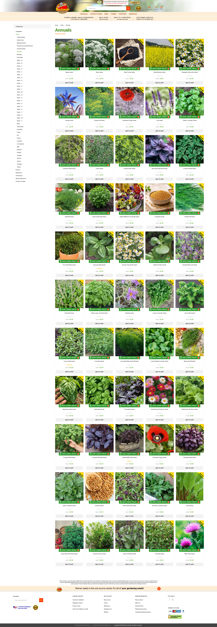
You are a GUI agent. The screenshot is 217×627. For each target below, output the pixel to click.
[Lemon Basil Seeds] (189, 294)
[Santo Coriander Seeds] (69, 486)
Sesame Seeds (99, 505)
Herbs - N (19, 95)
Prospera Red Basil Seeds (99, 457)
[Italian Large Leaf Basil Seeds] (99, 294)
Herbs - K (19, 86)
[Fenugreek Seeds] (159, 197)
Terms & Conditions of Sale (80, 609)
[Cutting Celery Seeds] (129, 149)
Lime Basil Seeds (99, 361)
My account (149, 9)
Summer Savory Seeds (99, 554)
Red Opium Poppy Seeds (159, 457)
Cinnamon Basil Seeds (69, 168)
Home (56, 25)
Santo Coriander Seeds (69, 505)
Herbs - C (19, 66)
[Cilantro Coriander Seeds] (189, 101)
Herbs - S (19, 109)
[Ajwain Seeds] (69, 53)
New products (139, 600)
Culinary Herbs (21, 37)
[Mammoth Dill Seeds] (189, 342)
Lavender (19, 141)
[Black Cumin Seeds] (129, 53)
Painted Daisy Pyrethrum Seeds (159, 409)
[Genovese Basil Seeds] (99, 245)
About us (137, 603)
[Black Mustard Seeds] (159, 53)
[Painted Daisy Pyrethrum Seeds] (159, 390)
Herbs (106, 14)
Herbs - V (19, 115)
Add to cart (69, 82)
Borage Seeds (69, 120)
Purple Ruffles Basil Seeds (129, 457)
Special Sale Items (21, 178)
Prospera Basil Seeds (69, 457)
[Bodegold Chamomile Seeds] (189, 53)
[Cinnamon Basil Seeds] (69, 149)
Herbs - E (19, 72)
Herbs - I (19, 83)
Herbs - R (19, 106)
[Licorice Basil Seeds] (69, 342)
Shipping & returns (78, 603)
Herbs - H (19, 80)
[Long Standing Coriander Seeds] (159, 342)
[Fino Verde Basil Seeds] (69, 245)
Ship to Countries (122, 17)
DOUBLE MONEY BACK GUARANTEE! (79, 17)
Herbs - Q (19, 103)
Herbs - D (19, 69)
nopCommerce (86, 625)
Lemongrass (20, 144)
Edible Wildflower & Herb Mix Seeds (129, 217)
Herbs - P (19, 100)
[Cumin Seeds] (99, 149)
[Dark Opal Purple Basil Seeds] (159, 149)
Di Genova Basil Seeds (190, 168)
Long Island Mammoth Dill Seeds (129, 361)
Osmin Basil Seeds (129, 409)
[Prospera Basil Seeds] (69, 438)
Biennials (19, 54)
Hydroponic (122, 14)
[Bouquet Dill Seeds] (99, 101)
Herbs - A (19, 60)
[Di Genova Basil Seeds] (189, 149)
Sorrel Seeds (189, 505)
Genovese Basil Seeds (99, 265)
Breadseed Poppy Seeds (129, 120)
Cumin (19, 132)
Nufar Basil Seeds (99, 409)
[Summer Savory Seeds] (99, 534)
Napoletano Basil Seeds (69, 409)
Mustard (19, 149)
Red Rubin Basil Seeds (190, 457)
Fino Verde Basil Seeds (69, 265)
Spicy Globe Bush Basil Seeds (69, 554)
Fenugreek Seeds (159, 217)
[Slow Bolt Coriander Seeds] (159, 486)
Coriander (19, 129)
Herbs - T (19, 112)
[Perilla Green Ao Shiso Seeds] (189, 390)
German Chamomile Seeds (129, 265)
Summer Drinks (21, 49)
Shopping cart (108, 609)
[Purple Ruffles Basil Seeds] (129, 438)
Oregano (19, 155)
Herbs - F (19, 74)
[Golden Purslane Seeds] (159, 245)
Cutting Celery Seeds (129, 168)
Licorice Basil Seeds (69, 361)
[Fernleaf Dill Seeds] (189, 197)
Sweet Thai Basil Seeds (129, 554)
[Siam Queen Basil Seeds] (129, 486)
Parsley (19, 152)
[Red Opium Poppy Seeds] (159, 438)
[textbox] (106, 8)
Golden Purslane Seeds (159, 265)
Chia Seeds (159, 120)
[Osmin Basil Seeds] (129, 390)
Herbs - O (19, 98)
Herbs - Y (19, 121)
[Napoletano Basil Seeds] (69, 390)
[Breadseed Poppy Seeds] (129, 101)
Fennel (19, 138)
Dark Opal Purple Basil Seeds (159, 168)
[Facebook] (169, 599)
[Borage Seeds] (69, 101)
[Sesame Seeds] (99, 486)
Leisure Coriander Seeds (159, 313)
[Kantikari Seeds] (129, 294)
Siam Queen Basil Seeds (129, 505)
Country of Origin (96, 14)
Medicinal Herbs (21, 43)
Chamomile (20, 126)
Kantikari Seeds (129, 313)
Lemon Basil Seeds (189, 313)
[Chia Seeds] (159, 101)
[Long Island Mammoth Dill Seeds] (129, 342)
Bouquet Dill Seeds (99, 120)
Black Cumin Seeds (129, 72)
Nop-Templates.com (105, 625)
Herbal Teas (20, 40)
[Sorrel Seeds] (189, 486)
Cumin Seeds (99, 168)
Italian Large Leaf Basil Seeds (99, 313)
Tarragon (19, 164)
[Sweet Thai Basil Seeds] (129, 534)
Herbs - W (20, 118)
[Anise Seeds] (99, 53)
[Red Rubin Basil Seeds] (189, 438)
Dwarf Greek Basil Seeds (99, 217)
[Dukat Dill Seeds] (69, 197)
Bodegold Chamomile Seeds (190, 72)
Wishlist (106, 612)
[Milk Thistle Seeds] (189, 534)
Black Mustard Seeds (159, 72)
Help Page (103, 17)
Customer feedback (78, 600)
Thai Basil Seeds (159, 554)
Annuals (19, 51)
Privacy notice (76, 606)
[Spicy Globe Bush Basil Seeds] (69, 534)
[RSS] (172, 599)
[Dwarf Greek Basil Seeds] (99, 197)
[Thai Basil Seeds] (159, 534)
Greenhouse (133, 14)
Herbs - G (19, 77)
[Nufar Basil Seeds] (99, 390)
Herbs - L (19, 89)
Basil (18, 123)
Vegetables (84, 14)
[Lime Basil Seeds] (99, 342)
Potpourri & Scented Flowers (25, 46)
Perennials (20, 57)
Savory (19, 161)
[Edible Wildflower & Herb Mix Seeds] (129, 197)
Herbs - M (19, 92)
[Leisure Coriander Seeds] (159, 294)
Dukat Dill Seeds (69, 217)
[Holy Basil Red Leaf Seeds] (189, 245)
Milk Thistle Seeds (190, 554)
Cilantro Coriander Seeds (190, 120)
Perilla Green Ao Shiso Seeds (190, 409)
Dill (17, 135)
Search (128, 8)
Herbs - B (19, 63)
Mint (18, 147)
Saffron (19, 158)
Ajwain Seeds (69, 72)
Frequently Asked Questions (143, 612)
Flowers (113, 14)
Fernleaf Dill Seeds (190, 217)
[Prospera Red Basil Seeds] (99, 438)
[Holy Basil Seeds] (69, 294)
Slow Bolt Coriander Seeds (159, 505)
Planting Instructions (141, 609)
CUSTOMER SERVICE (144, 17)
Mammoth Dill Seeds (189, 361)
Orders (106, 603)
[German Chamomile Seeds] (129, 245)
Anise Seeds (99, 72)
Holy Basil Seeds (69, 313)
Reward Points (139, 606)
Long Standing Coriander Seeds (159, 361)
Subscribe (41, 600)
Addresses (107, 606)
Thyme (19, 167)
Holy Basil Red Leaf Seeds (189, 265)
